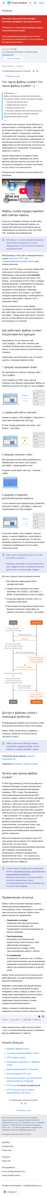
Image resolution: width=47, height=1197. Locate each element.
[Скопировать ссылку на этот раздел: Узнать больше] (26, 1042)
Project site (6, 1161)
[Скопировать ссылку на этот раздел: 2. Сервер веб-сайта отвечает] (39, 412)
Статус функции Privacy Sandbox (15, 36)
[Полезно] (33, 71)
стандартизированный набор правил (18, 261)
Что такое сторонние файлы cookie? (23, 1053)
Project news (7, 1150)
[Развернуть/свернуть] (16, 93)
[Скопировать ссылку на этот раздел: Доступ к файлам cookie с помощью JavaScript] (32, 716)
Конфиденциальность (32, 1185)
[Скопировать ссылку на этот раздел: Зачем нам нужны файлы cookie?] (14, 777)
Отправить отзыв (12, 76)
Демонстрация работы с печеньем (22, 1069)
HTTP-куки (12, 1085)
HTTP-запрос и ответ (16, 1057)
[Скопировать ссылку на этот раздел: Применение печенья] (35, 897)
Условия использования (11, 1185)
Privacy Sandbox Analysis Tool (13, 1171)
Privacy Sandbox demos (11, 1175)
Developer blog (7, 1146)
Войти (41, 3)
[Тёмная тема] (39, 1017)
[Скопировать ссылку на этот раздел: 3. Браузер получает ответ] (35, 454)
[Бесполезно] (37, 71)
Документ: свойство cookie (25, 764)
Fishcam (24, 886)
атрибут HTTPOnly (25, 746)
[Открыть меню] (3, 3)
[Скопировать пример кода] (43, 1017)
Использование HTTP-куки (19, 1074)
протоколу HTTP (16, 258)
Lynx (25, 880)
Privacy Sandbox (7, 66)
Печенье (7, 10)
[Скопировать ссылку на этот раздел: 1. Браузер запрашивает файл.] (40, 367)
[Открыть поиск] (30, 2)
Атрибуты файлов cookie (18, 1049)
